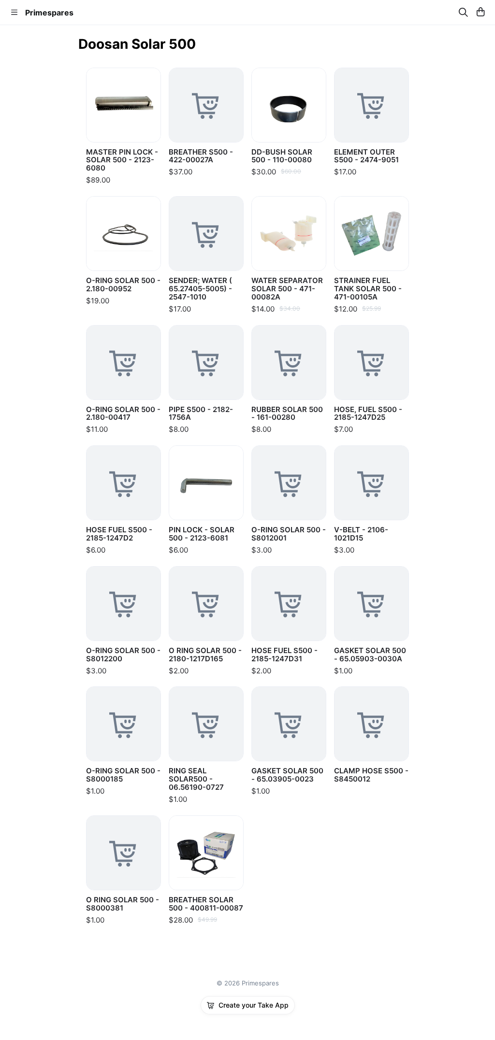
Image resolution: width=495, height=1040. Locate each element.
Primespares (49, 12)
